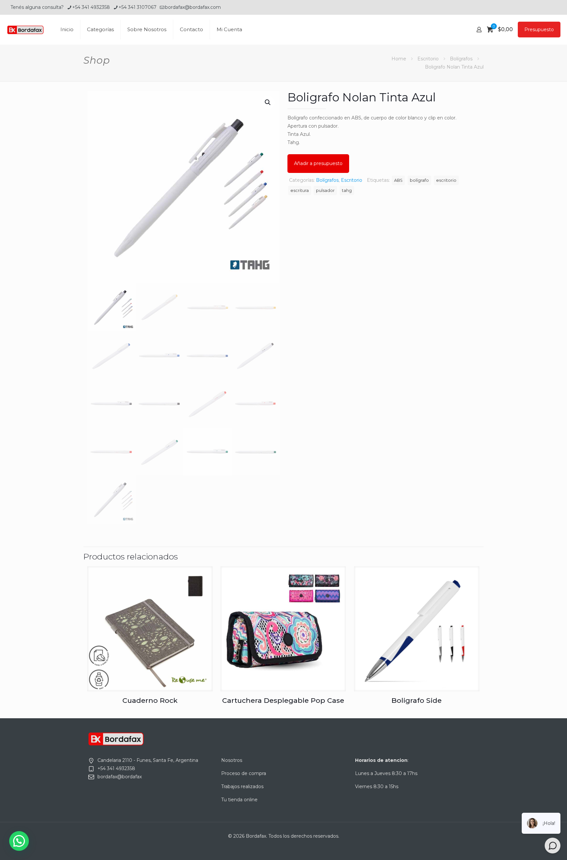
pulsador (325, 190)
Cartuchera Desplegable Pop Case (283, 700)
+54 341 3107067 (137, 7)
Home (398, 59)
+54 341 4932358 (91, 7)
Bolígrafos (461, 59)
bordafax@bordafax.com (193, 7)
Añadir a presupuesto (318, 163)
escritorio (446, 180)
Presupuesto (539, 29)
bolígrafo (419, 180)
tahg (347, 190)
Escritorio (428, 59)
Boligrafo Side (416, 700)
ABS (398, 180)
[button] (268, 102)
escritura (299, 190)
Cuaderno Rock (150, 700)
